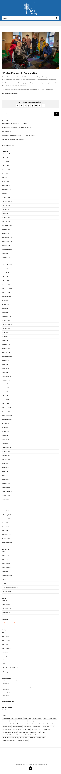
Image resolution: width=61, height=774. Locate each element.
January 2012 (6, 483)
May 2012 (5, 471)
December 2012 (7, 455)
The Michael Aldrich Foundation (11, 587)
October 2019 (6, 245)
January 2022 (6, 197)
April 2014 (6, 400)
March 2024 (6, 166)
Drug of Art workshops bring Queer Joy (13, 139)
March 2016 (6, 344)
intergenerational (17, 729)
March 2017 (6, 312)
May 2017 (5, 308)
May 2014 (5, 396)
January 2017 (6, 320)
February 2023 (7, 189)
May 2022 (5, 193)
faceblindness (27, 726)
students (41, 735)
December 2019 (7, 237)
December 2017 (7, 289)
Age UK (45, 718)
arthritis (13, 721)
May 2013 (5, 435)
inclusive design (7, 729)
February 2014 (7, 408)
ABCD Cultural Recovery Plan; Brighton (12, 718)
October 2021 (6, 205)
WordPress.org (7, 612)
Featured (13, 93)
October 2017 (6, 293)
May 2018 (5, 277)
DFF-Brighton (7, 93)
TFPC (4, 583)
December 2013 (7, 415)
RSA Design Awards (21, 735)
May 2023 (5, 177)
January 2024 (6, 170)
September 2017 (7, 296)
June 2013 (6, 431)
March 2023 (6, 185)
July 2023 (5, 174)
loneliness (34, 729)
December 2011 (7, 487)
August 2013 (6, 423)
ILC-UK (52, 726)
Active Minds (27, 718)
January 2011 (6, 519)
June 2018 (6, 273)
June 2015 (6, 360)
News (16, 93)
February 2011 (7, 515)
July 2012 (5, 463)
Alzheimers (6, 721)
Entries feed (6, 604)
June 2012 (6, 467)
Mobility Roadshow (23, 732)
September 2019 (7, 249)
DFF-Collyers (6, 559)
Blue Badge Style (33, 721)
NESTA (43, 732)
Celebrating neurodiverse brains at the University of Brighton (19, 135)
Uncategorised (7, 591)
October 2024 (6, 154)
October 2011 (6, 495)
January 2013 (6, 451)
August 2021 (6, 209)
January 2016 (6, 348)
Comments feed (7, 608)
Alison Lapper (52, 718)
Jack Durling (27, 729)
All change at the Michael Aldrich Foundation (15, 123)
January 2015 (6, 380)
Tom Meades (32, 737)
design (22, 723)
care (40, 721)
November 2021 (7, 201)
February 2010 (7, 534)
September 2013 (7, 419)
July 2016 (5, 332)
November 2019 (7, 241)
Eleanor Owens (7, 726)
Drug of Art (50, 723)
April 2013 (6, 439)
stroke (35, 735)
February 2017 (7, 316)
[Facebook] (9, 622)
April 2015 (6, 368)
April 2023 (6, 181)
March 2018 (6, 281)
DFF (3, 93)
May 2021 (5, 213)
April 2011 (6, 511)
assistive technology (22, 721)
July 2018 (5, 269)
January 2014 (6, 411)
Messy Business (7, 575)
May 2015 (5, 364)
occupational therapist (8, 735)
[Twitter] (4, 622)
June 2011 (6, 507)
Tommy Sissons (41, 737)
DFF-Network (6, 563)
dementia (5, 723)
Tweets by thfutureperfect (9, 710)
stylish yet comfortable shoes (10, 737)
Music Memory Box (35, 732)
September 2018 (7, 265)
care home (45, 721)
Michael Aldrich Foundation (10, 732)
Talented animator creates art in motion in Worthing (17, 127)
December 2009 (7, 542)
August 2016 (6, 328)
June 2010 (6, 527)
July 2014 (5, 392)
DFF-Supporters (7, 567)
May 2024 (5, 158)
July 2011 (5, 503)
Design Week (42, 723)
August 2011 (6, 499)
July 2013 (5, 427)
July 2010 (5, 523)
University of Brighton (22, 740)
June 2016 (6, 336)
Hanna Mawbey (36, 726)
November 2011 (7, 491)
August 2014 (6, 388)
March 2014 (6, 404)
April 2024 (6, 162)
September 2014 (7, 384)
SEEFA (29, 735)
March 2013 (6, 443)
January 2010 (6, 538)
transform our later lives (9, 740)
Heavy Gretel (45, 726)
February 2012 (7, 479)
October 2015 (6, 352)
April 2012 (6, 475)
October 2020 (6, 221)
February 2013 (7, 447)
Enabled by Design (17, 726)
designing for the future (31, 723)
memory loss (47, 729)
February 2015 (7, 376)
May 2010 (5, 530)
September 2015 (7, 356)
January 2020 (6, 233)
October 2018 (6, 261)
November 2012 (7, 459)
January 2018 (6, 285)
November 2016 (7, 324)
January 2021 (6, 217)
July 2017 (5, 300)
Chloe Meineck (54, 721)
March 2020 (6, 229)
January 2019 (6, 257)
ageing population (37, 718)
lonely (40, 729)
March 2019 (6, 253)
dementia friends (14, 723)
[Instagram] (14, 622)
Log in (5, 600)
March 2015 (6, 372)
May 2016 (5, 340)
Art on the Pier (7, 131)
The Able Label (23, 737)
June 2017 (6, 304)
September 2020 (7, 225)
